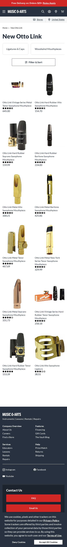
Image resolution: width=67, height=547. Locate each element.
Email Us (33, 508)
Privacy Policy (51, 520)
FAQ (33, 498)
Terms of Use (54, 535)
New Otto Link (16, 28)
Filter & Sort (35, 62)
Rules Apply (49, 3)
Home (4, 28)
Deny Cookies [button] (18, 542)
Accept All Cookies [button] (48, 542)
